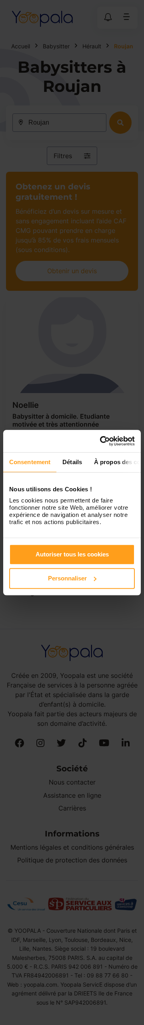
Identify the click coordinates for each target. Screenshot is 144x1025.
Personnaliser (67, 578)
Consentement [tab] (29, 462)
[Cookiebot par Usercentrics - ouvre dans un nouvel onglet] (101, 441)
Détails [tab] (72, 462)
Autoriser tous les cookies (72, 554)
